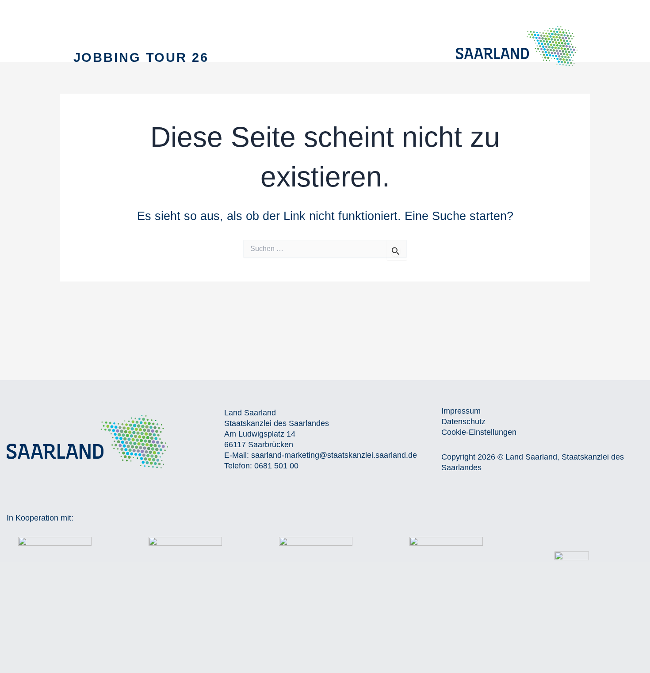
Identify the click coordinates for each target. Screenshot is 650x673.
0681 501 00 (276, 465)
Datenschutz (463, 421)
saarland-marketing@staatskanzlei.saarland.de (334, 455)
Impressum (461, 411)
